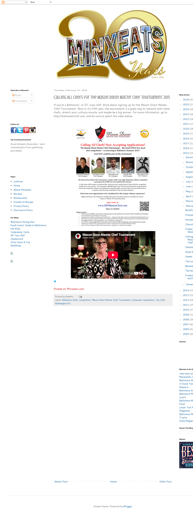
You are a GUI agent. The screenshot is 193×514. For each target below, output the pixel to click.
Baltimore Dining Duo (22, 222)
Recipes (18, 193)
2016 (186, 148)
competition (85, 299)
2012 (186, 300)
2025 (186, 104)
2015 (186, 153)
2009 (186, 314)
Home (113, 481)
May (188, 191)
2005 (186, 334)
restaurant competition (143, 299)
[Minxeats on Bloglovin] (55, 281)
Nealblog (16, 245)
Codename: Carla (20, 232)
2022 (186, 119)
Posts (17, 95)
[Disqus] (113, 354)
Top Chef (160, 299)
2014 (186, 290)
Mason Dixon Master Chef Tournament (111, 299)
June (188, 186)
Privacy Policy (21, 206)
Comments (20, 101)
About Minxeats (22, 189)
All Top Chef (18, 235)
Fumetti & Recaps (23, 202)
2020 (186, 128)
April (189, 196)
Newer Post (61, 481)
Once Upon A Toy (20, 242)
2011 (186, 304)
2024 (186, 109)
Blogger (127, 506)
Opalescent (17, 238)
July (188, 181)
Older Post (165, 481)
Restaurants (20, 198)
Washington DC (63, 303)
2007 (186, 324)
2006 (186, 329)
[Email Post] (80, 296)
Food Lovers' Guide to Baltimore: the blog (29, 226)
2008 (186, 319)
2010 (186, 309)
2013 (186, 295)
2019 (186, 133)
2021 (186, 124)
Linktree (18, 181)
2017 (186, 143)
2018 (186, 138)
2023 (186, 114)
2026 (186, 99)
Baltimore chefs (70, 299)
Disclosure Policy (23, 210)
